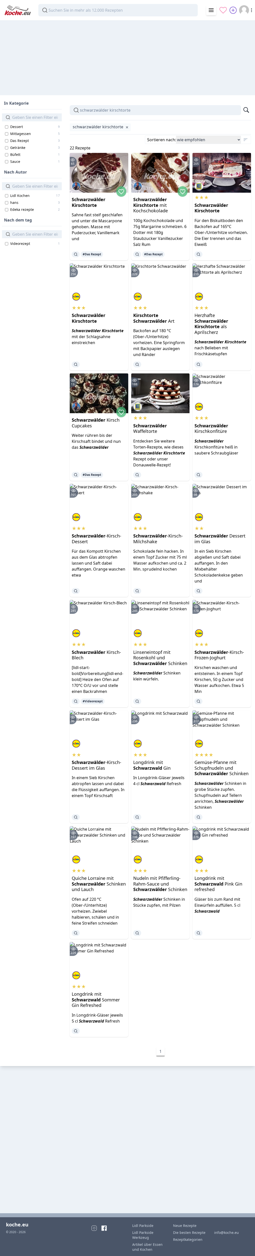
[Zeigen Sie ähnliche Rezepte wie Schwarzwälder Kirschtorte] (76, 254)
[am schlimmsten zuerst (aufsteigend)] (245, 139)
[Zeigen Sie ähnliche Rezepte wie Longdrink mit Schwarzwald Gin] (137, 817)
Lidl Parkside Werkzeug (142, 1235)
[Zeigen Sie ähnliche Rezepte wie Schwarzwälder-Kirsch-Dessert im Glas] (76, 817)
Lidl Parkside (142, 1225)
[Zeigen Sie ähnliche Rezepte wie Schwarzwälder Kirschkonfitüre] (198, 475)
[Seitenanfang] (244, 1245)
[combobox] (118, 10)
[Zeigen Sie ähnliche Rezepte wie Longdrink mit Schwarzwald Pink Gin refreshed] (198, 933)
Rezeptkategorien (187, 1239)
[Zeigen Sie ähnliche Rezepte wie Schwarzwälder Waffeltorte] (137, 475)
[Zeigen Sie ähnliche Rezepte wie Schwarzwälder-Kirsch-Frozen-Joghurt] (198, 701)
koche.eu (17, 1224)
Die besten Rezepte (189, 1232)
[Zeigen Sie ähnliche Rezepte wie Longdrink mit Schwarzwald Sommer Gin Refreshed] (76, 1031)
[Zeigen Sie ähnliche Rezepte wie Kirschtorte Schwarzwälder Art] (137, 364)
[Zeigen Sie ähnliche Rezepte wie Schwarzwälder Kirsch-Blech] (76, 701)
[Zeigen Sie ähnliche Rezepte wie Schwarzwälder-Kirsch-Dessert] (76, 591)
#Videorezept (93, 701)
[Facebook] (104, 1228)
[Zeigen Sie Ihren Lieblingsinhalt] (223, 10)
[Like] (121, 191)
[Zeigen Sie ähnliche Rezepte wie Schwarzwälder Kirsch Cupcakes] (76, 475)
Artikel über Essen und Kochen (147, 1247)
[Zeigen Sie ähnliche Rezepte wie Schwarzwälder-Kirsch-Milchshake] (137, 591)
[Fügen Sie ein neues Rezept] (233, 10)
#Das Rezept (92, 254)
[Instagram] (94, 1228)
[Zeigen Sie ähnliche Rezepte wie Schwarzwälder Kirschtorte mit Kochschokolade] (137, 254)
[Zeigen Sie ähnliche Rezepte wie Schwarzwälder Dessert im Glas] (198, 591)
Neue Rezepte (184, 1225)
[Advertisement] (127, 55)
